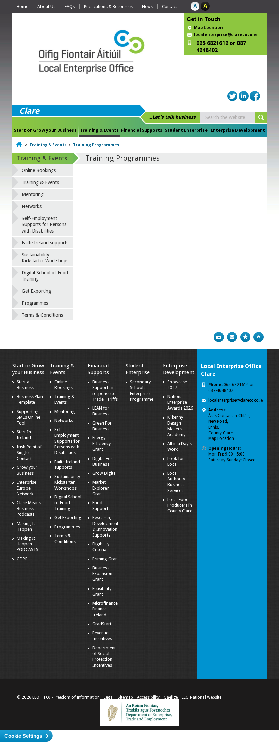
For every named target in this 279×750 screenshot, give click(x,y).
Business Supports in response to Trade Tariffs (105, 390)
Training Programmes (96, 145)
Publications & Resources (108, 6)
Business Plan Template (30, 399)
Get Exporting (36, 291)
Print (219, 337)
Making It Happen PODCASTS (27, 544)
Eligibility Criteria (100, 546)
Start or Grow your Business (45, 130)
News (147, 6)
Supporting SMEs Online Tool (28, 417)
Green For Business (102, 425)
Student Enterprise (186, 130)
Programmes (35, 303)
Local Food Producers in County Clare (179, 505)
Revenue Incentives (102, 635)
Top (258, 337)
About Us (46, 6)
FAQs (70, 6)
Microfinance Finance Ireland (105, 609)
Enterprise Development (238, 130)
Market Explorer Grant (100, 488)
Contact (169, 6)
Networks (32, 206)
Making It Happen (26, 526)
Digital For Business (102, 461)
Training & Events (99, 130)
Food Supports (101, 505)
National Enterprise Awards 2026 (180, 402)
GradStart (101, 623)
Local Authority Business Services (176, 481)
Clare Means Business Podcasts (29, 508)
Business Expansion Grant (102, 573)
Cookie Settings (23, 736)
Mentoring (33, 194)
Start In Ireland (24, 434)
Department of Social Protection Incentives (104, 656)
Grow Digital (104, 473)
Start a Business (25, 384)
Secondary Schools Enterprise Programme (141, 390)
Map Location (208, 27)
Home (22, 6)
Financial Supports (141, 130)
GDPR (22, 558)
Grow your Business (27, 470)
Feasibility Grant (101, 591)
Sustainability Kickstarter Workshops (45, 258)
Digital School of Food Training (45, 276)
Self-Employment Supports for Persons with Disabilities (44, 224)
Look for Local (175, 461)
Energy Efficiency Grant (101, 443)
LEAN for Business (100, 410)
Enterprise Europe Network (26, 488)
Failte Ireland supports (45, 242)
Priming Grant (105, 558)
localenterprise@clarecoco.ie (226, 34)
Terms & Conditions (42, 315)
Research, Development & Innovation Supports (105, 526)
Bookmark (245, 337)
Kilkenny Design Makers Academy (176, 426)
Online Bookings (39, 170)
